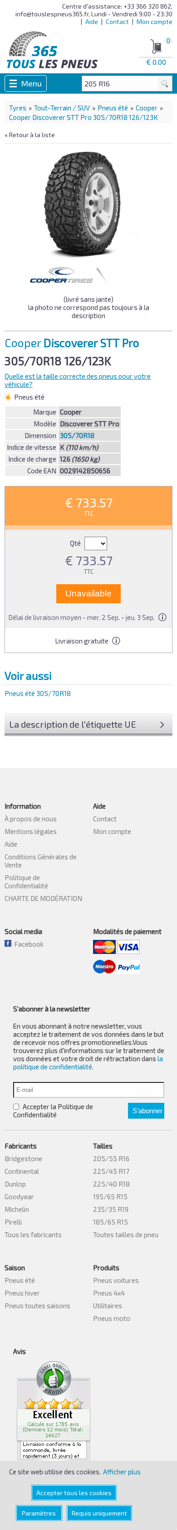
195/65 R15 (110, 1196)
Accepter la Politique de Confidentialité (53, 1110)
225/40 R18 (111, 1184)
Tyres (17, 108)
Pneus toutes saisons (37, 1305)
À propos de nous (31, 819)
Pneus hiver (22, 1293)
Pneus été (113, 108)
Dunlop (15, 1184)
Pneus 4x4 (109, 1293)
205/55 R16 (111, 1158)
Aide (91, 21)
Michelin (17, 1209)
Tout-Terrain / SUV (62, 108)
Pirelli (13, 1222)
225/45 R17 (111, 1171)
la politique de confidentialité (88, 1062)
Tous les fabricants (33, 1234)
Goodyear (19, 1196)
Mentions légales (31, 831)
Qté (76, 543)
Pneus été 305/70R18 (38, 693)
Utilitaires (107, 1305)
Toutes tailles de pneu (125, 1234)
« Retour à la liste (30, 134)
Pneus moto (111, 1318)
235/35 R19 (110, 1209)
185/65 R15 (110, 1222)
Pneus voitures (116, 1280)
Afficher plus (122, 1472)
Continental (22, 1171)
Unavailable (88, 593)
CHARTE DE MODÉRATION (43, 898)
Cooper (146, 108)
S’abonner (147, 1111)
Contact (117, 21)
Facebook (27, 944)
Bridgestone (23, 1158)
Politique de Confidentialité (26, 881)
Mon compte (154, 21)
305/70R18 (77, 435)
